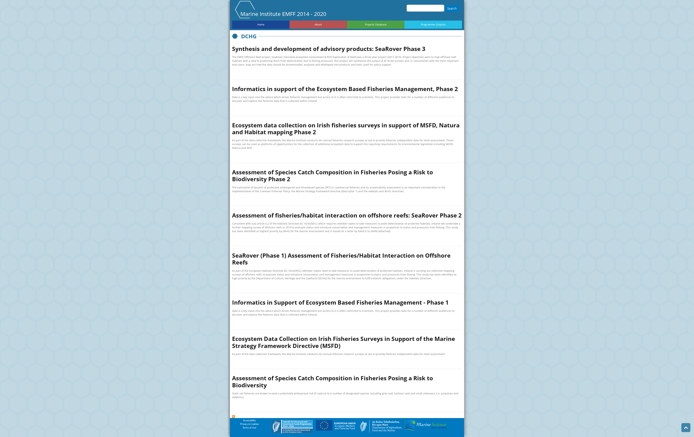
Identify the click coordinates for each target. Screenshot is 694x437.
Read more (241, 73)
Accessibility (249, 420)
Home (260, 24)
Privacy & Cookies (249, 424)
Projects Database (376, 24)
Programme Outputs (433, 24)
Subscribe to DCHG (233, 416)
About (318, 24)
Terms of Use (249, 428)
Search (452, 8)
